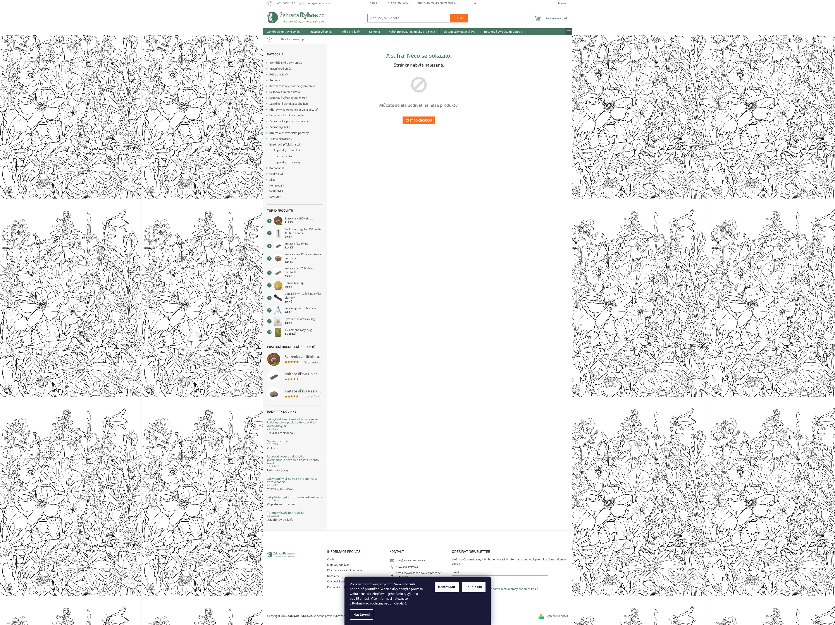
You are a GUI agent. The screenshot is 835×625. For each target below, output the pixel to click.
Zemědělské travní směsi (286, 63)
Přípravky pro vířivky (287, 162)
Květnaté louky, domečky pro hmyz (292, 86)
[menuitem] (284, 31)
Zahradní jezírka (279, 127)
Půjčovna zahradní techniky (436, 3)
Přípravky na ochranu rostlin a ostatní (293, 110)
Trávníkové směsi (281, 69)
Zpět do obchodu (419, 120)
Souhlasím (473, 587)
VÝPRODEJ (276, 191)
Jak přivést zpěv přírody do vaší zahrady (294, 497)
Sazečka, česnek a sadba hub (288, 104)
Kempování (276, 185)
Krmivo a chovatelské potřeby (289, 133)
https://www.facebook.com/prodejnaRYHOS (419, 575)
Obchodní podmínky (340, 581)
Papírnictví (276, 174)
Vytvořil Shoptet (557, 616)
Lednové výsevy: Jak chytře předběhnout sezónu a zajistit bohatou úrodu (293, 460)
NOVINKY (275, 197)
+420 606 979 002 (407, 567)
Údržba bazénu (283, 156)
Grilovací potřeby (280, 139)
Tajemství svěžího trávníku (285, 512)
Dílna (272, 180)
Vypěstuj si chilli (278, 441)
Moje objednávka (397, 3)
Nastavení (361, 614)
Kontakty (333, 576)
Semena (274, 80)
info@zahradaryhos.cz (410, 560)
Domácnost (276, 168)
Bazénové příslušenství (284, 144)
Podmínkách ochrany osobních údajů (379, 603)
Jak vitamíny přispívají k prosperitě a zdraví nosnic (292, 480)
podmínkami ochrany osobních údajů (514, 589)
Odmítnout (446, 587)
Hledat (458, 18)
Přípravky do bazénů (287, 150)
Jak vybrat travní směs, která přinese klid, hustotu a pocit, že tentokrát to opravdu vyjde (292, 422)
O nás (373, 3)
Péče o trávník (278, 74)
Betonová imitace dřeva (285, 92)
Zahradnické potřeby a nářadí (288, 121)
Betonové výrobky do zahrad (288, 98)
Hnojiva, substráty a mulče (286, 115)
